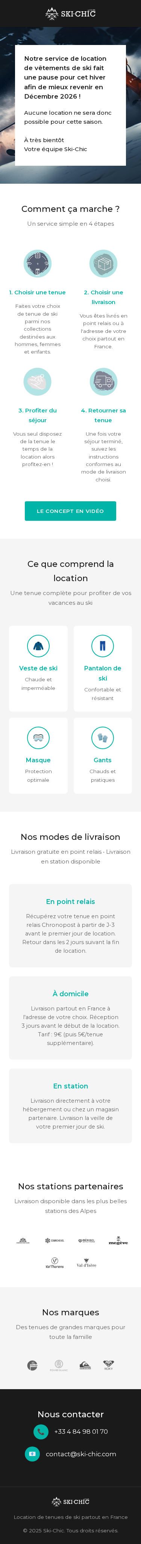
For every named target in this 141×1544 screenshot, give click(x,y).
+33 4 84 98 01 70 (81, 1431)
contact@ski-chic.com (81, 1454)
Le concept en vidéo (70, 511)
